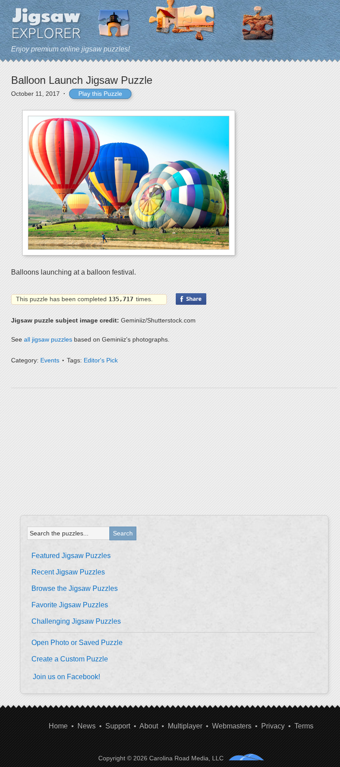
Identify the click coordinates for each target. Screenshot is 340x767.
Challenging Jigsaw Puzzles (76, 621)
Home (58, 726)
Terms (303, 726)
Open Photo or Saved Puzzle (77, 642)
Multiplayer (185, 726)
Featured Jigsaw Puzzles (71, 555)
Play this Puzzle (100, 93)
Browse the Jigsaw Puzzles (74, 588)
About (148, 726)
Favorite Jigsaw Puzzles (69, 605)
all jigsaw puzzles (48, 339)
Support (117, 726)
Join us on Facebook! (66, 676)
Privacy (273, 726)
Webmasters (231, 726)
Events (49, 360)
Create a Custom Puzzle (69, 659)
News (86, 726)
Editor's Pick (101, 360)
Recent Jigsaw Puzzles (68, 572)
